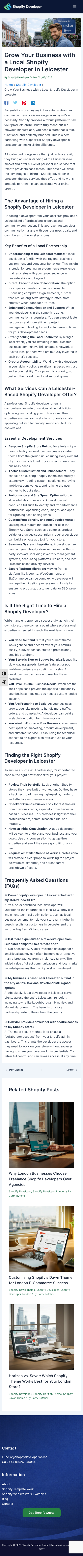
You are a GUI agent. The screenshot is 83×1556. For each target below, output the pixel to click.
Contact (7, 1504)
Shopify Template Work (18, 1489)
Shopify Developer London (49, 1191)
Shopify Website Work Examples (24, 1494)
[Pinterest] (24, 103)
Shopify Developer (20, 1191)
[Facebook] (6, 103)
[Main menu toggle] (75, 6)
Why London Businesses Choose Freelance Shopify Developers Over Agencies (40, 1179)
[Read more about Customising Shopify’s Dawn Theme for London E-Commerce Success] (41, 1239)
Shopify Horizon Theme (47, 1393)
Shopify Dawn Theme (22, 1289)
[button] (42, 1512)
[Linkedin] (33, 103)
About (6, 1484)
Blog (5, 1499)
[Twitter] (15, 103)
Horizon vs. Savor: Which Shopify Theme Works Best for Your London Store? (40, 1381)
